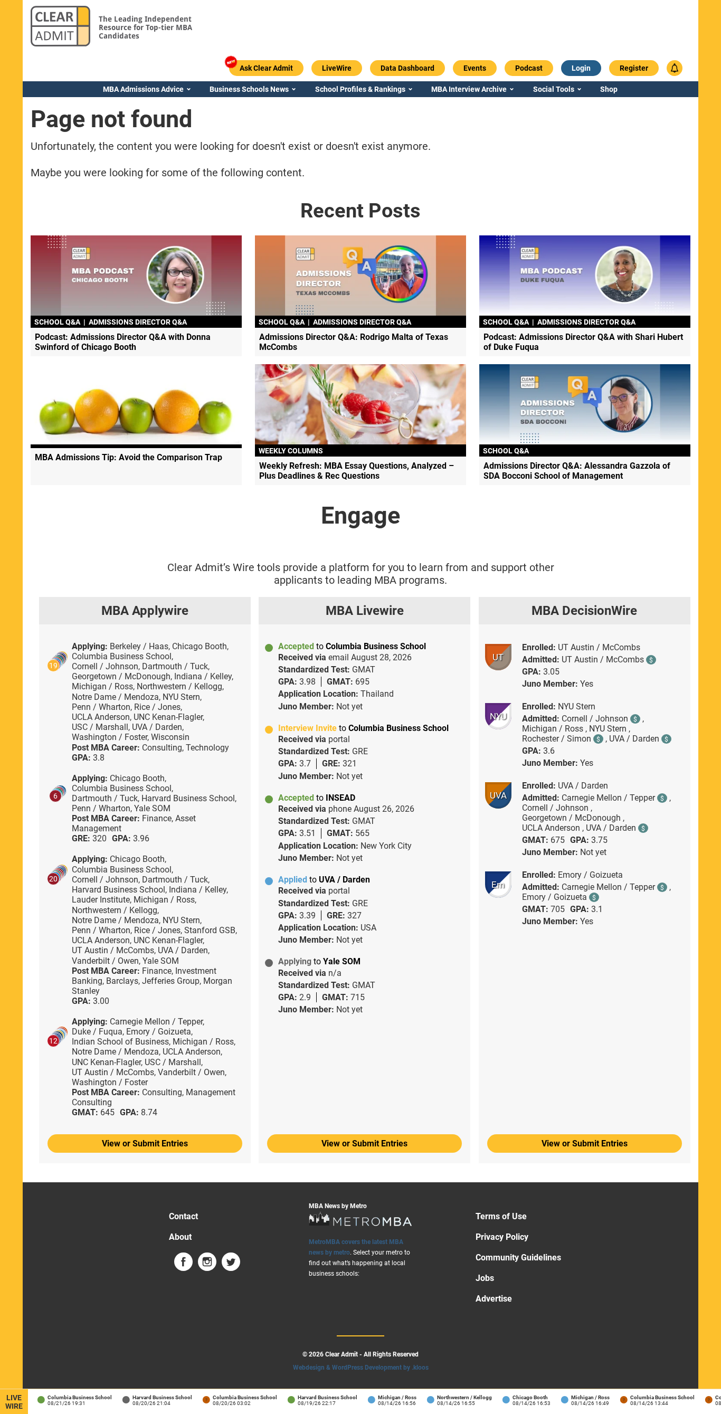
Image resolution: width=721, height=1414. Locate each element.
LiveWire (14, 1401)
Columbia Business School (71, 1397)
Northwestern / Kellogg (455, 1397)
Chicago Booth (521, 1397)
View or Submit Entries (145, 1143)
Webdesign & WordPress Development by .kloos (361, 1367)
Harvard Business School (153, 1397)
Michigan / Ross (388, 1397)
